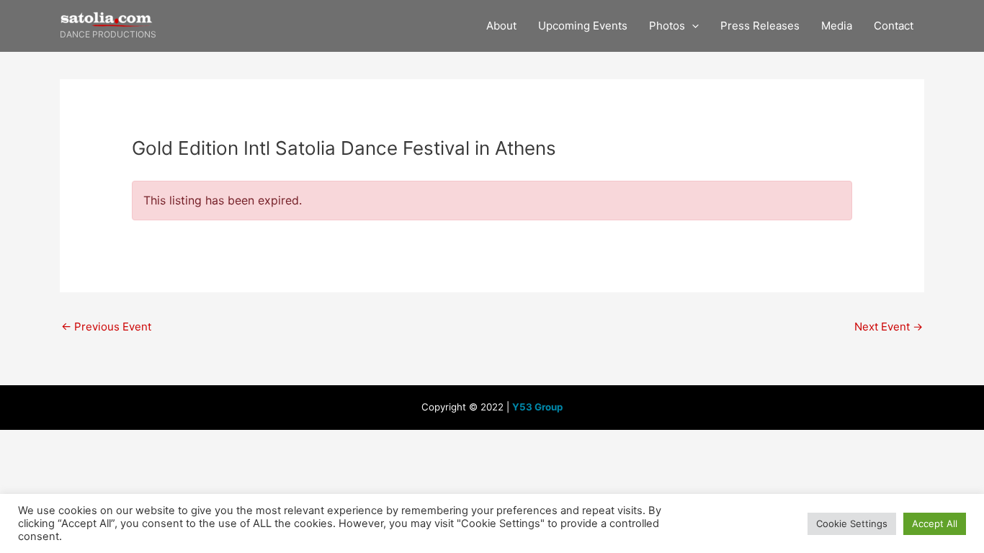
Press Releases (760, 25)
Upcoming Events (582, 25)
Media (836, 25)
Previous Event (106, 326)
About (501, 25)
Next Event (888, 326)
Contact (893, 25)
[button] (692, 26)
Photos (667, 25)
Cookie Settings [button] (851, 523)
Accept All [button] (934, 523)
